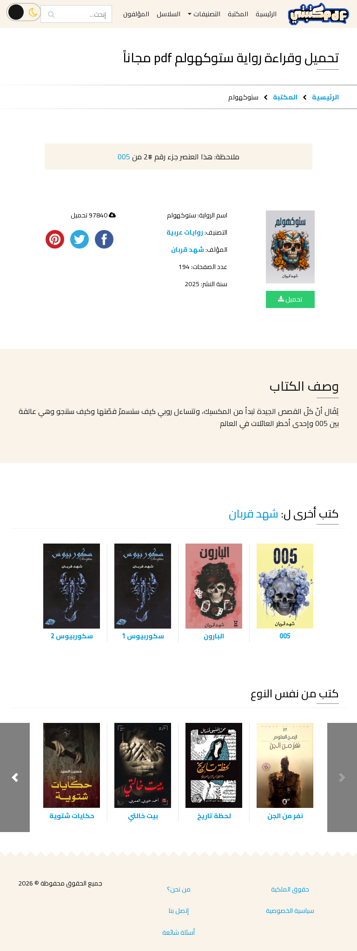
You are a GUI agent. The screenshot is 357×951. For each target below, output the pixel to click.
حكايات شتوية (71, 815)
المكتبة (285, 97)
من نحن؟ (179, 889)
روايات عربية (184, 232)
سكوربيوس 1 (143, 636)
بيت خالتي (143, 815)
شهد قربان (187, 249)
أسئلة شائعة (178, 932)
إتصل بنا (179, 911)
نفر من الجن (285, 815)
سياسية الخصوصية (290, 911)
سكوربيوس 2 (72, 636)
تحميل (293, 299)
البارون (214, 636)
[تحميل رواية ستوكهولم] (290, 246)
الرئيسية (325, 97)
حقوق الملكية (290, 889)
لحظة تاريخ (214, 815)
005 (124, 157)
